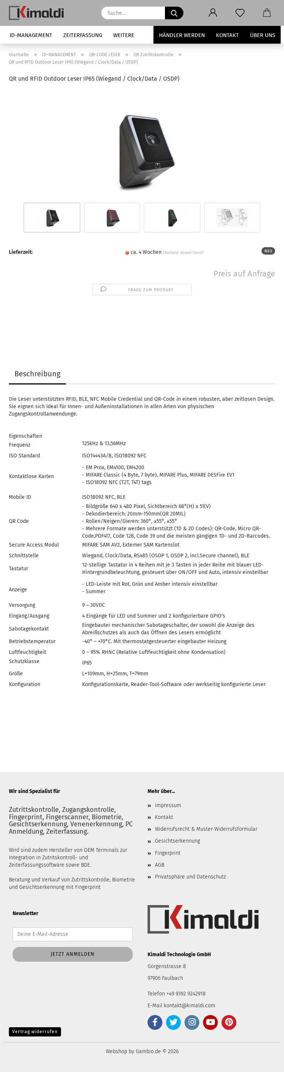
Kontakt (227, 35)
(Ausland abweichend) (183, 252)
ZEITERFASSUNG (82, 35)
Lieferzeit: (21, 252)
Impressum (168, 805)
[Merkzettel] (239, 13)
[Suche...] (174, 13)
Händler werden (182, 35)
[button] (212, 13)
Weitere (123, 35)
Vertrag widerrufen (35, 1031)
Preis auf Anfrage (244, 274)
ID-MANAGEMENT (31, 35)
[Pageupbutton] (264, 1061)
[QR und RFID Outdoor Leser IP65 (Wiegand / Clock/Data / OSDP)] (142, 145)
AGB (159, 865)
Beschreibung (37, 373)
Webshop (116, 1051)
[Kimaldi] (39, 13)
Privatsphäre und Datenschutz (190, 877)
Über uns (262, 35)
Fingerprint (167, 853)
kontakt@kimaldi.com (189, 1005)
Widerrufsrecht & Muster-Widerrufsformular (206, 829)
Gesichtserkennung (177, 841)
